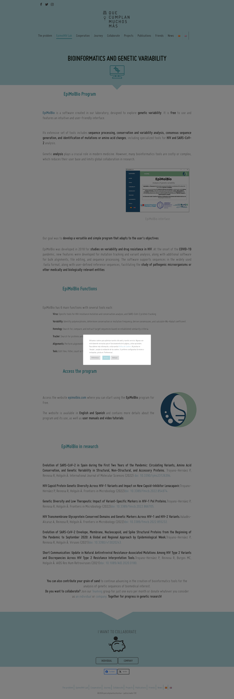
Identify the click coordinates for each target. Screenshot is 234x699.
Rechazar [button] (114, 358)
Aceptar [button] (106, 358)
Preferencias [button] (95, 358)
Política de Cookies (125, 346)
